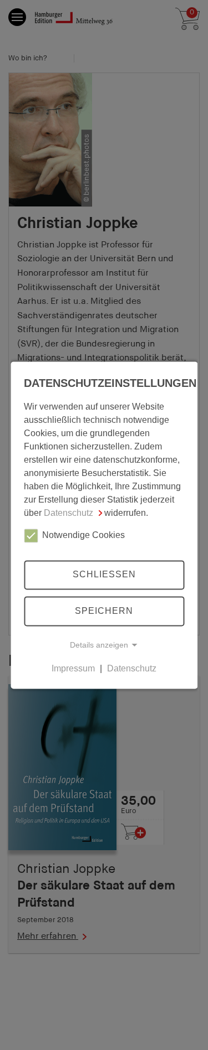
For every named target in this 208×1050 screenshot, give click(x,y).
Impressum (73, 668)
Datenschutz (68, 513)
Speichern (104, 610)
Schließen (104, 575)
